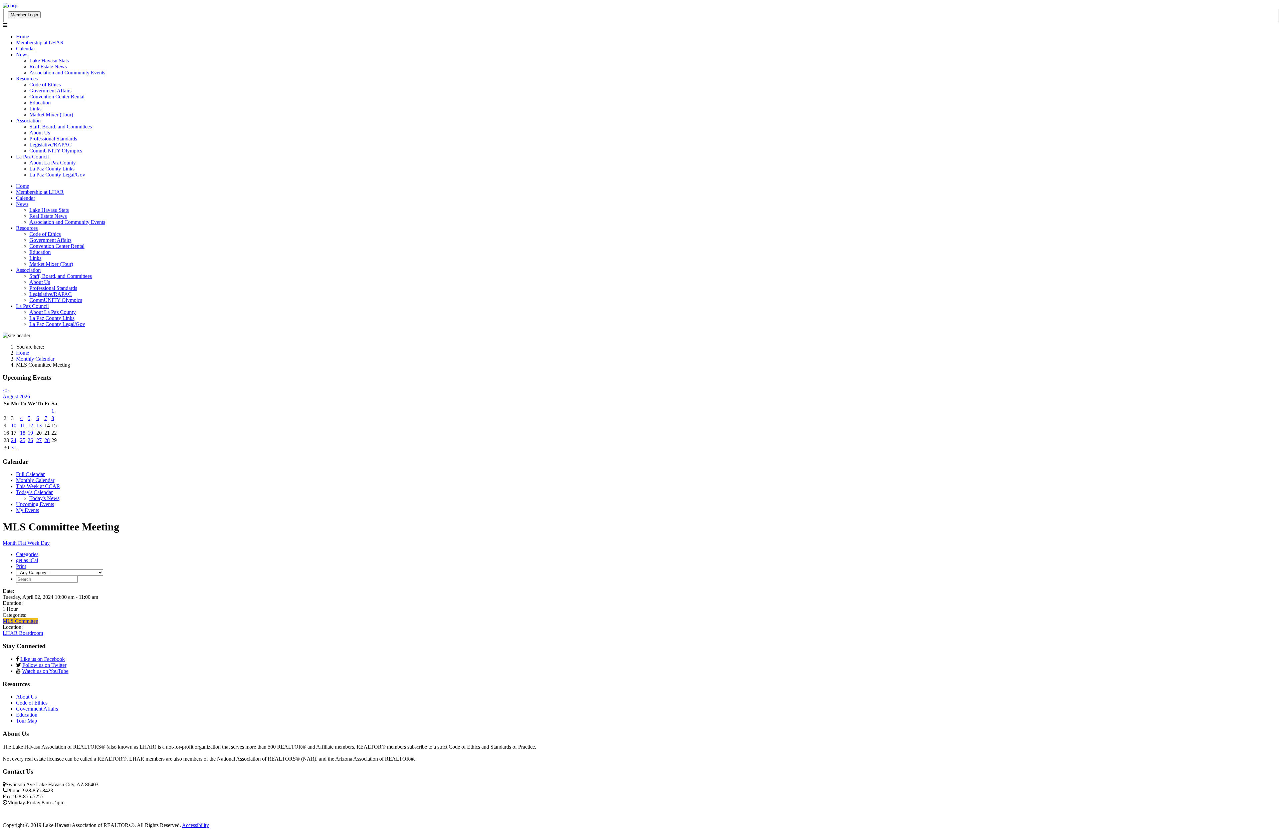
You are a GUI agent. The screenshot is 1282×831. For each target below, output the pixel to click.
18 (22, 433)
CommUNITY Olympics (55, 150)
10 (13, 425)
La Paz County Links (51, 168)
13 (39, 425)
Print (21, 566)
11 (22, 425)
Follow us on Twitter (44, 665)
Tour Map (26, 721)
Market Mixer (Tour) (51, 114)
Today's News (44, 498)
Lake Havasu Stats (49, 60)
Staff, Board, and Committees (60, 126)
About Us (39, 132)
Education (40, 102)
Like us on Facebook (42, 659)
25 (22, 440)
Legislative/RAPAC (50, 144)
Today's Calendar (34, 492)
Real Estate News (48, 66)
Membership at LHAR (40, 42)
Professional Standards (53, 138)
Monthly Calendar (35, 480)
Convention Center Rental (56, 96)
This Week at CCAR (38, 486)
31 (13, 447)
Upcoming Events (35, 504)
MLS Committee (20, 621)
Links (35, 108)
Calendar (25, 48)
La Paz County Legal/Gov (57, 174)
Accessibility (195, 825)
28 (47, 440)
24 (13, 440)
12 (30, 425)
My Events (27, 510)
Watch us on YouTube (45, 671)
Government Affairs (50, 90)
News (22, 54)
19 (30, 433)
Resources (27, 78)
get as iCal (27, 560)
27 (39, 440)
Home (22, 36)
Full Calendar (30, 474)
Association (28, 120)
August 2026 (16, 396)
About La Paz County (52, 162)
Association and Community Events (67, 72)
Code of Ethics (45, 84)
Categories (27, 554)
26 (30, 440)
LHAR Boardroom (23, 633)
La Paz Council (32, 156)
